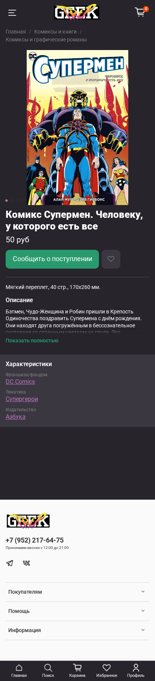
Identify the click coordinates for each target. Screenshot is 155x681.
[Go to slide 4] (22, 200)
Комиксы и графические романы (46, 39)
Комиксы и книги (55, 32)
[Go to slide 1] (6, 200)
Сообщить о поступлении (52, 259)
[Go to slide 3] (17, 200)
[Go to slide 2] (12, 200)
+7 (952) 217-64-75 (35, 540)
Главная (16, 32)
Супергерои (22, 399)
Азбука (16, 416)
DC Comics (20, 381)
